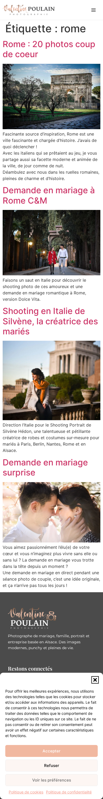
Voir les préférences (51, 780)
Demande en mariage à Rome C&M (49, 195)
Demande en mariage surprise (45, 467)
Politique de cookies (26, 792)
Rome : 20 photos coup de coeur (49, 49)
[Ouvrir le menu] (93, 10)
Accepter (51, 750)
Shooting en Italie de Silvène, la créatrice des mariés (50, 321)
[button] (95, 680)
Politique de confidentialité (69, 792)
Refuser (51, 765)
